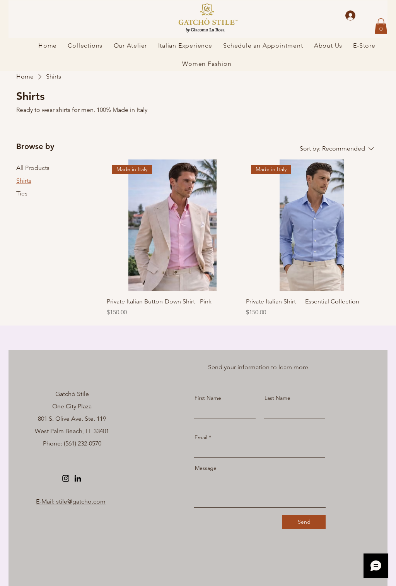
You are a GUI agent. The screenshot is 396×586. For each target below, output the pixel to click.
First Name (208, 398)
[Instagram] (65, 478)
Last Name (277, 398)
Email (201, 437)
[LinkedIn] (77, 478)
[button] (380, 26)
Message (206, 468)
